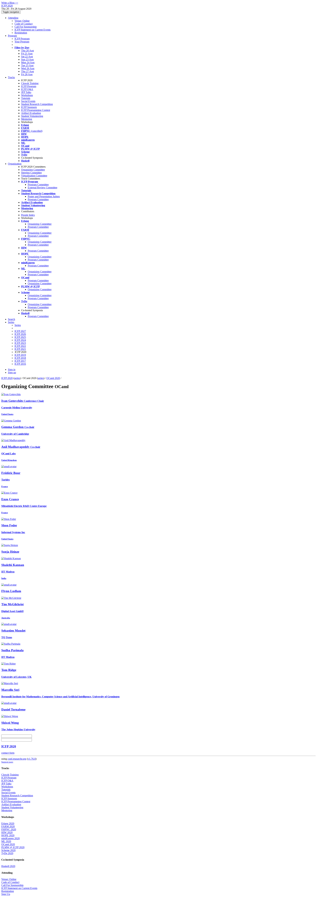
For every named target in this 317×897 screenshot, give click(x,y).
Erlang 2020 (7, 823)
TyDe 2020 (7, 853)
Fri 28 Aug (27, 74)
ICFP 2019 (20, 355)
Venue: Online (22, 20)
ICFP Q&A (27, 89)
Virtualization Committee (34, 175)
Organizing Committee (33, 169)
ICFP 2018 (20, 358)
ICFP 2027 (20, 331)
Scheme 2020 (8, 850)
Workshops (27, 95)
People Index (28, 215)
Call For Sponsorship (26, 26)
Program (12, 35)
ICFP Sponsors (29, 107)
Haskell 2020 (8, 866)
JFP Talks (26, 92)
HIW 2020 (7, 832)
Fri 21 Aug (27, 53)
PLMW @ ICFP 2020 (12, 847)
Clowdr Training (29, 83)
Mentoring (26, 119)
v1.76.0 (32, 758)
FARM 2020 (8, 826)
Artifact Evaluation (31, 113)
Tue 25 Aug (27, 65)
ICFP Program (22, 38)
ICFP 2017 (20, 360)
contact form (7, 752)
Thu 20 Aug (27, 50)
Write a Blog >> (9, 2)
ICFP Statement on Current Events (33, 29)
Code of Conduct (24, 23)
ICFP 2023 (20, 343)
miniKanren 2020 (10, 838)
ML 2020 (6, 841)
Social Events (28, 101)
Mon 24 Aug (28, 62)
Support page (7, 762)
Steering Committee (31, 172)
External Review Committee (42, 187)
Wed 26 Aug (27, 68)
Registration (21, 32)
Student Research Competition (37, 104)
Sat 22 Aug (27, 56)
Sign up (12, 372)
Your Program (22, 41)
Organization (14, 163)
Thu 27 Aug (27, 71)
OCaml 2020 (53, 378)
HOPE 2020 (7, 835)
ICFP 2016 (20, 363)
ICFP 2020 (7, 378)
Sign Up (5, 894)
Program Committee (38, 184)
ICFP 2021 (20, 349)
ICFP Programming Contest (35, 110)
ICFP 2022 (20, 346)
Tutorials (25, 98)
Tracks (11, 77)
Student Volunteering (32, 116)
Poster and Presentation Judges (44, 196)
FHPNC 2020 (8, 829)
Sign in (11, 369)
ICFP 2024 (20, 340)
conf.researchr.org (17, 758)
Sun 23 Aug (27, 59)
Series (18, 325)
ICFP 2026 (20, 334)
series (17, 378)
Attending (13, 17)
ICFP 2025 (20, 337)
